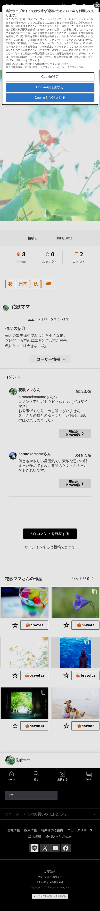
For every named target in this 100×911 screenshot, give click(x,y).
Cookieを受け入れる (50, 98)
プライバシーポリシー (54, 67)
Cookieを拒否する (50, 87)
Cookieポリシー (43, 63)
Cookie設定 (50, 77)
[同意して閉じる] (96, 5)
